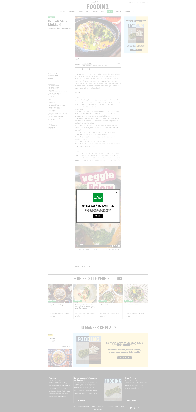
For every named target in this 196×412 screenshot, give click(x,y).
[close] (116, 192)
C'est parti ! (98, 216)
